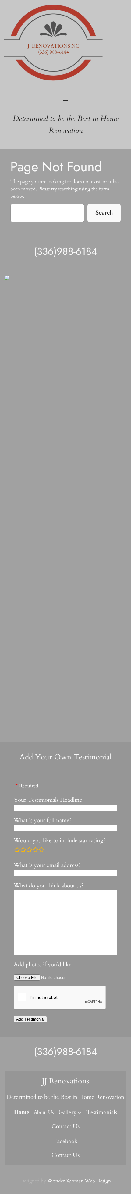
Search (104, 212)
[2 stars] (23, 849)
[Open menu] (65, 99)
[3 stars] (29, 849)
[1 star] (17, 849)
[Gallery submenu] (80, 1112)
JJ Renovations (65, 1081)
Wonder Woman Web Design (79, 1181)
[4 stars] (35, 849)
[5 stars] (41, 849)
